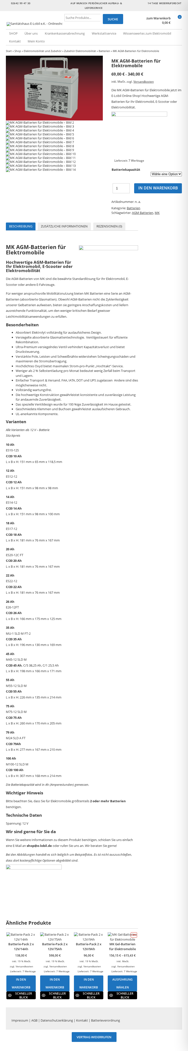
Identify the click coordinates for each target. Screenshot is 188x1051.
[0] (177, 23)
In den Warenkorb (158, 188)
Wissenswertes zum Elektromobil (147, 33)
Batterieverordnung (105, 1020)
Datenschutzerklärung (57, 1020)
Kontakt (15, 41)
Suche (113, 19)
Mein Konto (36, 41)
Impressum (20, 1020)
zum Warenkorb (158, 18)
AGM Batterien (142, 212)
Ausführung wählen (122, 983)
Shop (17, 51)
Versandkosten (143, 81)
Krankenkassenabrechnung (65, 33)
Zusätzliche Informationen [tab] (64, 226)
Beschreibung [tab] (20, 226)
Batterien (104, 51)
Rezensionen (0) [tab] (109, 226)
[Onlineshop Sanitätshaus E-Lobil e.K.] (35, 24)
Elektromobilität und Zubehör (42, 51)
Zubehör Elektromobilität (80, 51)
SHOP (13, 33)
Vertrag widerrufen (94, 1037)
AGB (34, 1020)
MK (157, 212)
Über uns (31, 33)
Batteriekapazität (126, 169)
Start (9, 51)
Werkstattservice (104, 33)
